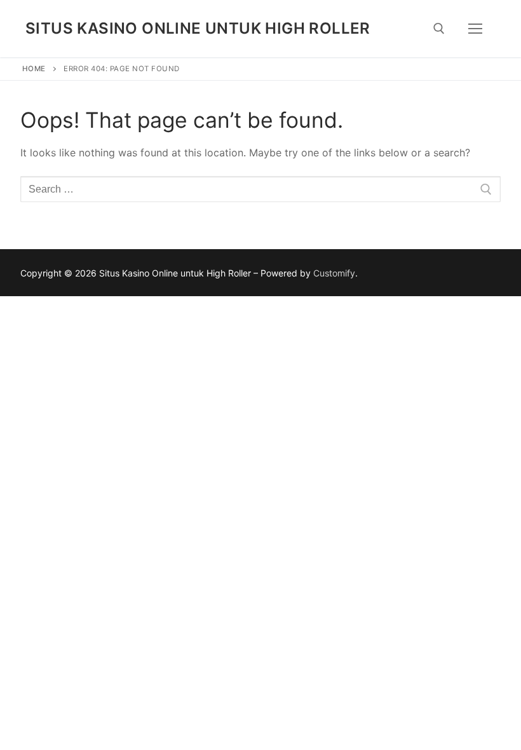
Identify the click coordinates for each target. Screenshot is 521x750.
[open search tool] (439, 28)
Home (34, 68)
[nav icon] (475, 28)
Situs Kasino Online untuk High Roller (197, 28)
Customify (334, 273)
